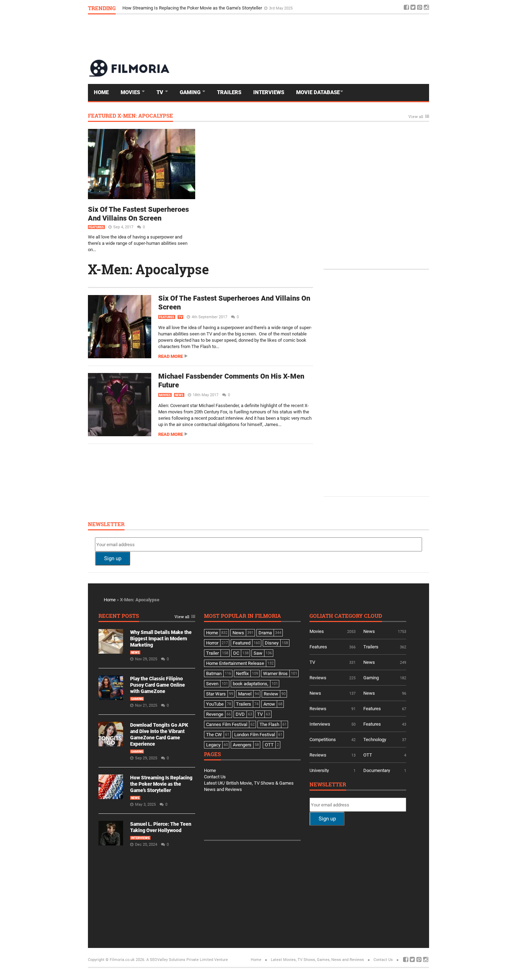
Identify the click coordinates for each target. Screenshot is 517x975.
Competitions (322, 739)
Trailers (229, 92)
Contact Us (215, 776)
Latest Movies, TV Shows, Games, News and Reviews (317, 959)
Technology (374, 739)
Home (101, 92)
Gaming (191, 92)
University (319, 770)
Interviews (268, 92)
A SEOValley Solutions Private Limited (179, 959)
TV (161, 92)
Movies (131, 92)
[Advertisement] (301, 36)
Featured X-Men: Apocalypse (130, 116)
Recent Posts (118, 616)
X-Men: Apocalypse (148, 269)
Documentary (376, 770)
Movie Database (318, 92)
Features (96, 227)
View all (415, 116)
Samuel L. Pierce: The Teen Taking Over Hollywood (173, 8)
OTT (367, 755)
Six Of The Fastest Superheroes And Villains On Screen (138, 213)
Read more (170, 356)
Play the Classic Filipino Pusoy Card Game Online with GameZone (157, 685)
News (179, 395)
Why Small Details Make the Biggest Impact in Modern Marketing (161, 638)
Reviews (317, 677)
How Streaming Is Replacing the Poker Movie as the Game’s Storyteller (161, 784)
